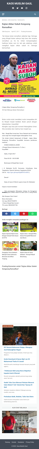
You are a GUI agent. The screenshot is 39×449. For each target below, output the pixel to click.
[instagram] (26, 8)
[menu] (3, 14)
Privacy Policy (30, 442)
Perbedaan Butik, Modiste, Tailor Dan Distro (19, 396)
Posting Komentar (26, 31)
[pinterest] (24, 214)
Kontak (14, 442)
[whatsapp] (32, 214)
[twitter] (17, 8)
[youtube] (22, 8)
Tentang (7, 442)
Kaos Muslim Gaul (19, 3)
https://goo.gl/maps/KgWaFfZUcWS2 (18, 172)
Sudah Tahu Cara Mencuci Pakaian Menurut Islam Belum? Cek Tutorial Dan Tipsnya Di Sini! (19, 385)
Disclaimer (21, 442)
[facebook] (13, 8)
